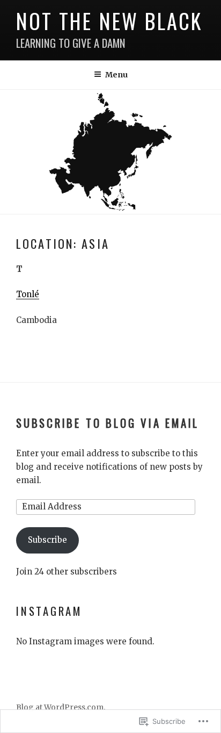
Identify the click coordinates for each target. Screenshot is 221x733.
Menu (116, 75)
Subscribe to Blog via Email (107, 422)
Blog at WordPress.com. (60, 707)
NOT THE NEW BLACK (109, 20)
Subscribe (47, 540)
